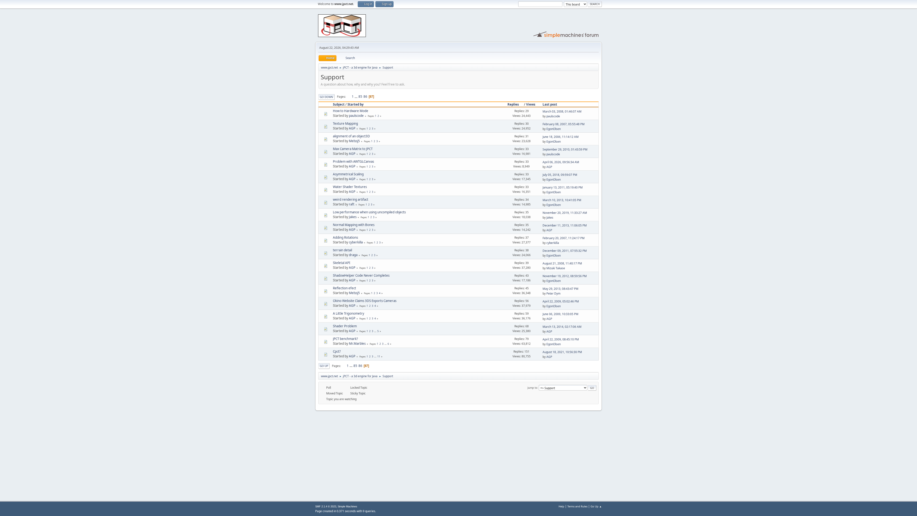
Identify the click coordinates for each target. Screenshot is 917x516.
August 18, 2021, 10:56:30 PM (562, 352)
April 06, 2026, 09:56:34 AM (561, 162)
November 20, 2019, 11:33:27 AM (565, 213)
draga (353, 255)
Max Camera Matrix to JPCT (353, 149)
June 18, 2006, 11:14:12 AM (561, 137)
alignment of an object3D (351, 136)
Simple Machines (347, 506)
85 (360, 96)
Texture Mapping (345, 123)
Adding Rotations (345, 237)
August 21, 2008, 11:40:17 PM (562, 263)
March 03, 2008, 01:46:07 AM (562, 111)
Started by (355, 104)
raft (351, 204)
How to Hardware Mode (350, 111)
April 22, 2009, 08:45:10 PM (561, 339)
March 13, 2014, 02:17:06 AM (562, 327)
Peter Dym (553, 293)
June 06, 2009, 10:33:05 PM (560, 314)
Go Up (324, 366)
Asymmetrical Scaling (348, 174)
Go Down (326, 97)
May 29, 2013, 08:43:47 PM (560, 289)
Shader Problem (345, 326)
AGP (352, 128)
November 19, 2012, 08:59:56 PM (565, 276)
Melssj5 (354, 141)
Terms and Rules (577, 506)
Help (561, 506)
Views (530, 104)
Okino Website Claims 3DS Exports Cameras (364, 301)
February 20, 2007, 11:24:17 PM (564, 238)
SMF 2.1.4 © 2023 (325, 506)
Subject (339, 104)
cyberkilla (356, 242)
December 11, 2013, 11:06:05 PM (565, 225)
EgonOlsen (553, 129)
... (356, 96)
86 (365, 96)
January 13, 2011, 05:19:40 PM (563, 187)
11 (378, 356)
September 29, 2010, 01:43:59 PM (565, 149)
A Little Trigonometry (348, 313)
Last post (550, 104)
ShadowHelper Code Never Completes (361, 275)
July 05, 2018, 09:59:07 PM (560, 175)
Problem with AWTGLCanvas (353, 161)
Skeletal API (341, 263)
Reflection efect (344, 288)
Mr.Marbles (357, 343)
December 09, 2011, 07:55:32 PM (565, 251)
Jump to (532, 387)
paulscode (356, 115)
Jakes (353, 217)
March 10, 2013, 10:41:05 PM (562, 200)
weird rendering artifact (350, 199)
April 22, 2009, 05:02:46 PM (561, 301)
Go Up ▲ (596, 506)
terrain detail (342, 250)
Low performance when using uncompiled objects (369, 212)
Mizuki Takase (555, 268)
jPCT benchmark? (345, 339)
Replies (513, 104)
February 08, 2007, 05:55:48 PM (564, 124)
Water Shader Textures (350, 187)
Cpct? (337, 351)
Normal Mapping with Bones (353, 225)
